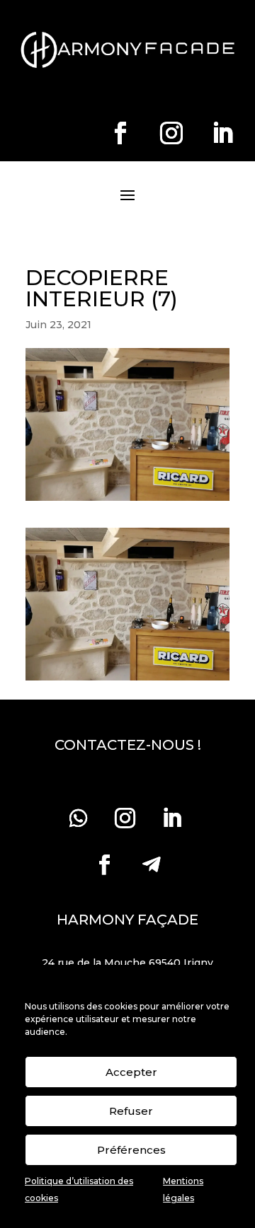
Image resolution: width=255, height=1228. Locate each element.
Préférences (131, 1150)
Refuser (131, 1111)
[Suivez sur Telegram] (150, 865)
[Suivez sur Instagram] (171, 133)
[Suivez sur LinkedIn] (222, 133)
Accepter (131, 1072)
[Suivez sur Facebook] (120, 133)
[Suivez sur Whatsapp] (77, 818)
